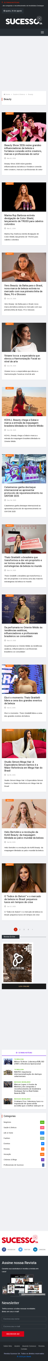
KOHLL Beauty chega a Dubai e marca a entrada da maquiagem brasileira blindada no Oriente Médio (23, 423)
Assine (17, 1346)
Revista (7, 1149)
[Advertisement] (24, 64)
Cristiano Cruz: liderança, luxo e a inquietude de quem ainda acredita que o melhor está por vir (29, 1103)
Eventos (7, 1144)
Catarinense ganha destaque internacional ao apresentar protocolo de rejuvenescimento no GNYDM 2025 (23, 491)
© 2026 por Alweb (24, 1356)
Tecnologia (19, 1059)
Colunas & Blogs (10, 1160)
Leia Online (24, 986)
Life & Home (8, 1133)
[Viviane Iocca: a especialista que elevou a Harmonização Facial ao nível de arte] (24, 337)
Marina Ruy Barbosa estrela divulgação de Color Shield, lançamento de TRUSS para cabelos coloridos (23, 220)
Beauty (30, 94)
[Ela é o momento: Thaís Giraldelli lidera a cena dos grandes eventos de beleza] (24, 679)
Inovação (7, 1154)
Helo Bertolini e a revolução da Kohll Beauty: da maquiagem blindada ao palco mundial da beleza (23, 835)
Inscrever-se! (13, 1334)
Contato (24, 1349)
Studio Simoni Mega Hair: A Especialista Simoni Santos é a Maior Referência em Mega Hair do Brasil (23, 766)
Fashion (7, 1138)
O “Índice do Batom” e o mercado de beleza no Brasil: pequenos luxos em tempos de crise (22, 899)
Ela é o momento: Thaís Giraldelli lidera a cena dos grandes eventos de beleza (23, 700)
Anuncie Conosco (29, 1346)
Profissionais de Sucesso (14, 1165)
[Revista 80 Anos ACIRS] (17, 963)
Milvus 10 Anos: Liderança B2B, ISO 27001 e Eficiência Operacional (29, 1062)
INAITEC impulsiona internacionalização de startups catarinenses (28, 1074)
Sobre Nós (8, 1346)
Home (7, 94)
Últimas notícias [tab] (25, 1053)
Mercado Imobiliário (22, 1082)
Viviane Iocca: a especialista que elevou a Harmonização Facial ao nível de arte (22, 358)
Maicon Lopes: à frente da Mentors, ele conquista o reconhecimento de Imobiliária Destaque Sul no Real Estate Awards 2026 (27, 1089)
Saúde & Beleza (19, 94)
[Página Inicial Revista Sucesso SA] (24, 20)
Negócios (7, 1122)
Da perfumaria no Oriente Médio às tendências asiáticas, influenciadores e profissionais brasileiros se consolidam (23, 632)
